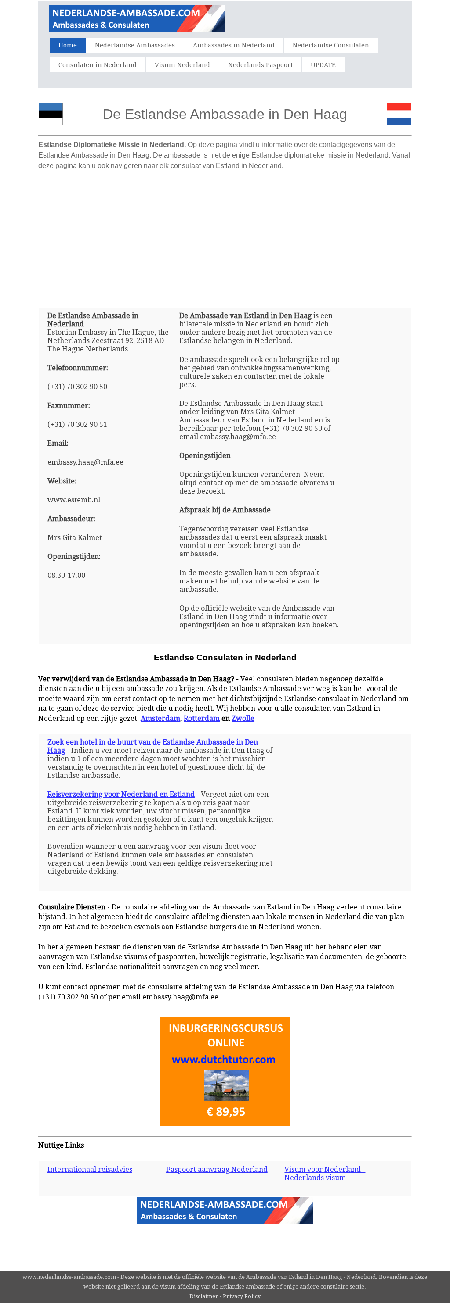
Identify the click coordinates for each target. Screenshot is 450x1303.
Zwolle (243, 718)
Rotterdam (202, 718)
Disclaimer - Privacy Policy (225, 1296)
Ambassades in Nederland (234, 45)
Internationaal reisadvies (89, 1169)
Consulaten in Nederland (97, 64)
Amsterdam (160, 718)
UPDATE (323, 64)
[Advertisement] (225, 235)
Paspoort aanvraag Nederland (217, 1169)
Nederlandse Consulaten (331, 45)
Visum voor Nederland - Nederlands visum (324, 1173)
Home (67, 45)
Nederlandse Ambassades (135, 45)
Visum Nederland (182, 64)
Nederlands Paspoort (260, 64)
